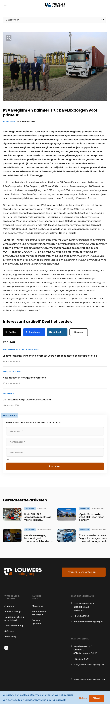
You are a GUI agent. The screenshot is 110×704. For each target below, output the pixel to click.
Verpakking (10, 636)
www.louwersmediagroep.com (89, 679)
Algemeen (9, 606)
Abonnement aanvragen (39, 613)
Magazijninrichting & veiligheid (14, 618)
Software (9, 631)
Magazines (37, 606)
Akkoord (96, 698)
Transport (9, 122)
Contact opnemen (37, 622)
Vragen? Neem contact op (82, 572)
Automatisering (12, 611)
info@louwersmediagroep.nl (88, 621)
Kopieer (78, 332)
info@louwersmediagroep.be (88, 664)
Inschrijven (55, 466)
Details (83, 698)
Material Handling (13, 625)
